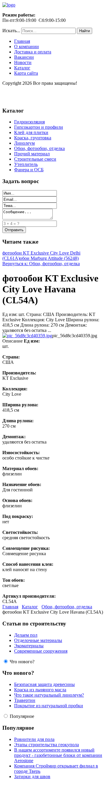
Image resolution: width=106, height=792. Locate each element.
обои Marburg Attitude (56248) (49, 258)
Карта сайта (26, 73)
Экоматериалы (29, 645)
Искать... (11, 30)
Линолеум (24, 143)
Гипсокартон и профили (38, 127)
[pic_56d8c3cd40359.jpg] (27, 335)
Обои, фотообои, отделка (39, 148)
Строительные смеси (35, 159)
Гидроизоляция (29, 121)
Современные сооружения (40, 651)
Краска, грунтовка (32, 137)
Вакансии (24, 57)
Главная (22, 41)
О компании (26, 46)
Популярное (22, 716)
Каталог (22, 67)
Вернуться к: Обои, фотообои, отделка (41, 263)
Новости (23, 62)
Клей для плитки (31, 132)
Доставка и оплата (32, 51)
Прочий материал (32, 153)
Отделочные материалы (38, 640)
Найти (84, 31)
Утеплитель (26, 164)
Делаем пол (25, 635)
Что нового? (22, 661)
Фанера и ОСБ (29, 169)
